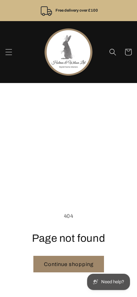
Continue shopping (68, 264)
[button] (9, 52)
